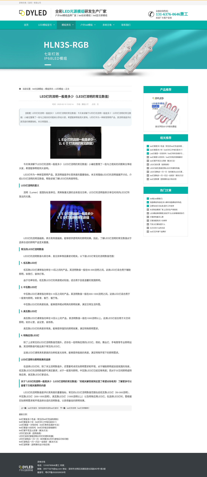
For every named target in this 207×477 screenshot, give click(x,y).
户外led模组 (87, 24)
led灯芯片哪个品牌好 (156, 231)
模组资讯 (66, 24)
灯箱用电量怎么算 (155, 217)
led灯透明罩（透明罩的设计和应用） (35, 444)
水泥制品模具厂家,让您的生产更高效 (162, 209)
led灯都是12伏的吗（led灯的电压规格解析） (38, 427)
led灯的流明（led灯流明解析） (78, 408)
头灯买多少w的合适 (156, 228)
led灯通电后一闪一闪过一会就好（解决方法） (39, 441)
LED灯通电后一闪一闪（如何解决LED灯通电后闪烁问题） (44, 438)
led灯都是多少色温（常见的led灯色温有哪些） (39, 419)
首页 (26, 24)
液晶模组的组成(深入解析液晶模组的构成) (164, 202)
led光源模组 (37, 88)
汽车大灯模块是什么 (156, 224)
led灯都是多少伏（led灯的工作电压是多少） (38, 421)
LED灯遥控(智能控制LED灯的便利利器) (36, 436)
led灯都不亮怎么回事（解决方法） (34, 430)
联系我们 (125, 24)
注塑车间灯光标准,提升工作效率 (160, 206)
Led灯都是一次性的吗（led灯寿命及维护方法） (40, 424)
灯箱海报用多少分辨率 (157, 220)
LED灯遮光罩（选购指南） (31, 433)
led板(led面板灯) (155, 198)
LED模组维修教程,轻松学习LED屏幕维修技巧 (165, 213)
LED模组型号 (45, 24)
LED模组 (59, 88)
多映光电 (107, 24)
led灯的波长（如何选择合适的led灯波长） (44, 408)
